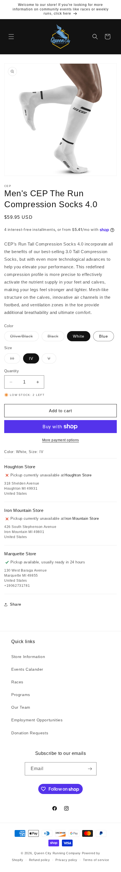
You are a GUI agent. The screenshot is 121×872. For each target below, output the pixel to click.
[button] (11, 36)
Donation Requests (29, 733)
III (15, 359)
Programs (20, 694)
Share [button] (15, 604)
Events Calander (27, 669)
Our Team (20, 707)
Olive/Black (24, 337)
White (78, 336)
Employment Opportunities (36, 720)
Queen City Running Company (57, 853)
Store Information (28, 656)
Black (56, 337)
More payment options (60, 440)
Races (17, 682)
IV (31, 358)
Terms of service (96, 860)
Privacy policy (66, 860)
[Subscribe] (90, 768)
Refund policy (39, 860)
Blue (103, 336)
